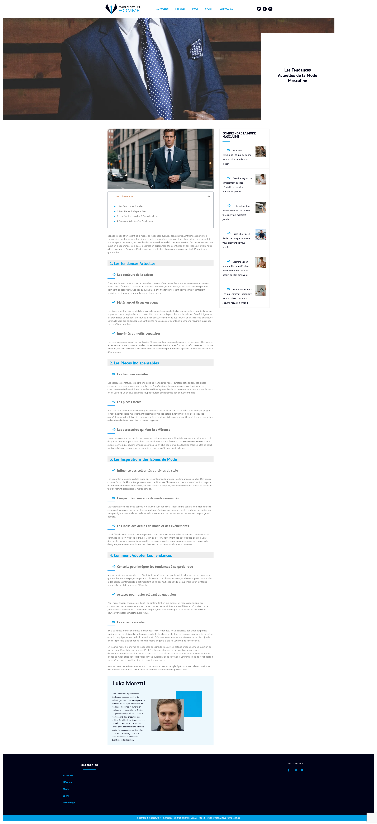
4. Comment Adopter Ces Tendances (135, 221)
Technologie (226, 8)
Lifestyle (180, 8)
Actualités (163, 8)
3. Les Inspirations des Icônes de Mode (137, 216)
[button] (208, 196)
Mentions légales (189, 818)
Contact (177, 818)
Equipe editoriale (214, 818)
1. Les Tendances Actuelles (130, 206)
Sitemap (202, 818)
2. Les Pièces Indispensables (131, 211)
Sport (208, 8)
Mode (195, 8)
